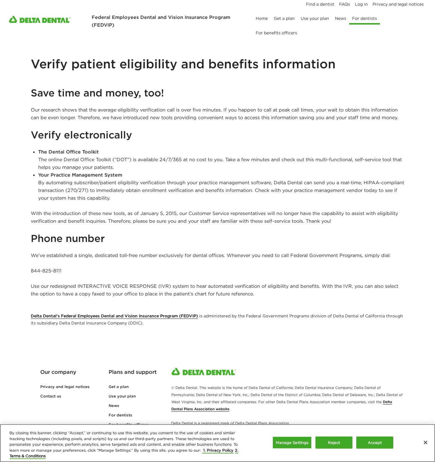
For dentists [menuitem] (364, 18)
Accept (375, 442)
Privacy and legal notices (65, 386)
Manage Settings (292, 442)
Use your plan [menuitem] (315, 18)
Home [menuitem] (262, 18)
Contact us (50, 396)
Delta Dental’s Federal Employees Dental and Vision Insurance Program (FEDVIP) (114, 316)
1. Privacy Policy (217, 450)
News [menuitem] (340, 18)
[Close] (425, 442)
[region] (217, 443)
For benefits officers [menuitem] (276, 32)
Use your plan (122, 396)
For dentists (120, 415)
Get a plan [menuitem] (284, 18)
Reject (334, 442)
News (114, 405)
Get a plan (119, 386)
